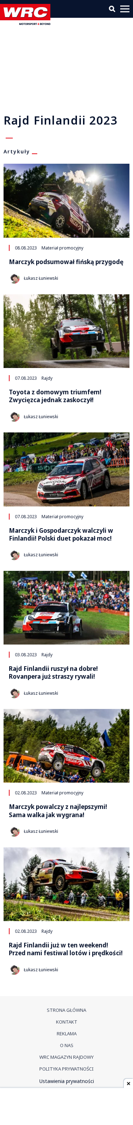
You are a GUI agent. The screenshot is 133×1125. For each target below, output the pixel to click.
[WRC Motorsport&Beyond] (27, 23)
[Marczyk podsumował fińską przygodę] (66, 200)
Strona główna (66, 1010)
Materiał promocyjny (62, 248)
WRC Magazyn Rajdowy (66, 1057)
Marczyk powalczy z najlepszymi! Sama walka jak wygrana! (58, 811)
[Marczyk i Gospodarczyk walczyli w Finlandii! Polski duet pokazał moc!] (66, 469)
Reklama (67, 1033)
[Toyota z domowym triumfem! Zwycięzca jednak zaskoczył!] (66, 331)
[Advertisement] (67, 1107)
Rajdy (46, 378)
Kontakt (66, 1022)
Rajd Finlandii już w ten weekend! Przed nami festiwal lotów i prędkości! (66, 949)
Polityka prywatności (66, 1069)
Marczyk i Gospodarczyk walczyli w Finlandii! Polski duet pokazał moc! (61, 534)
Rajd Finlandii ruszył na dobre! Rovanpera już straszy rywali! (53, 672)
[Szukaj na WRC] (112, 9)
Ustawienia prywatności (66, 1081)
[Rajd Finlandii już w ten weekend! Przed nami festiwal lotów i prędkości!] (66, 884)
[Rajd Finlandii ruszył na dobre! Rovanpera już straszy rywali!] (66, 608)
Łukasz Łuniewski (41, 278)
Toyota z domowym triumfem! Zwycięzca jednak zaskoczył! (55, 396)
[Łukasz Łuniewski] (14, 278)
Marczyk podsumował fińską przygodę (66, 262)
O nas (66, 1045)
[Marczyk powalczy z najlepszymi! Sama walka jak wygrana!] (66, 746)
